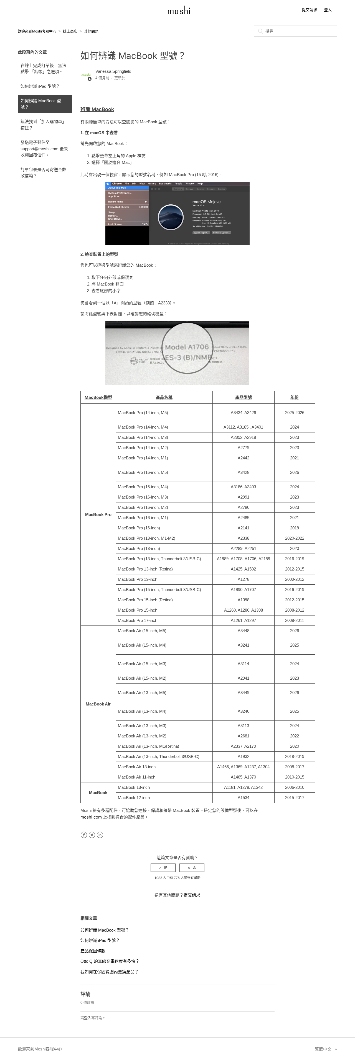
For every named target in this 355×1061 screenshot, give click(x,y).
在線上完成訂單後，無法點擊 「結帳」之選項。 (43, 68)
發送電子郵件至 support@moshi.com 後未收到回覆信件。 (44, 148)
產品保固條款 (92, 951)
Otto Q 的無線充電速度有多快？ (110, 961)
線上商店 (70, 31)
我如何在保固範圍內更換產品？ (109, 971)
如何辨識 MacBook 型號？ (41, 103)
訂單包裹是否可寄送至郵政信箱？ (43, 172)
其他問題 (91, 31)
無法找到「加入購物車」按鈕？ (43, 124)
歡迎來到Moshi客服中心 (37, 31)
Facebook (83, 835)
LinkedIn (100, 835)
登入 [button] (328, 9)
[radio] (163, 868)
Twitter (91, 835)
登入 (87, 1018)
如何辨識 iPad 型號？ (40, 86)
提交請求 (309, 9)
